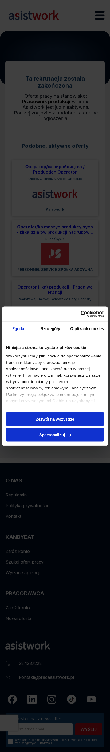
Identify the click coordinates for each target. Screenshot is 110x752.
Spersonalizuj (52, 434)
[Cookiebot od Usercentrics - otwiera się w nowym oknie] (80, 313)
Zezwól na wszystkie (55, 419)
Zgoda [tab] (18, 328)
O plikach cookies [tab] (87, 328)
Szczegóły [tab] (50, 328)
